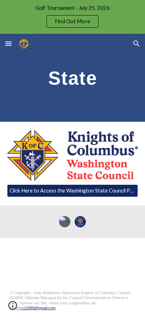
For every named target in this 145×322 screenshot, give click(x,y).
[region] (72, 17)
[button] (8, 43)
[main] (72, 77)
